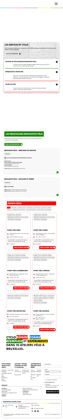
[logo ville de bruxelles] (58, 408)
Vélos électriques (31, 209)
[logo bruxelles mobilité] (46, 408)
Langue (46, 369)
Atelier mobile (4, 391)
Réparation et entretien (19, 209)
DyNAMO (4, 395)
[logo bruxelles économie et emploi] (54, 408)
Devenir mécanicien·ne (27, 388)
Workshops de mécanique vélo (52, 385)
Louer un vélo (37, 207)
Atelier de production (27, 394)
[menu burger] (56, 4)
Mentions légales (7, 414)
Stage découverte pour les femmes (30, 389)
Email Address (47, 364)
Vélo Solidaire (25, 392)
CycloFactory (26, 391)
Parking (9, 209)
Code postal (47, 374)
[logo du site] (9, 3)
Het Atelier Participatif (6, 389)
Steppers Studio (56, 414)
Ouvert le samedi (47, 207)
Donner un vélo (22, 207)
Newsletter (47, 384)
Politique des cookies (25, 414)
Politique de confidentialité (15, 414)
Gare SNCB (29, 207)
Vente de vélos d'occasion (51, 387)
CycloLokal (4, 388)
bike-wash (14, 207)
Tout (9, 207)
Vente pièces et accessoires (44, 209)
